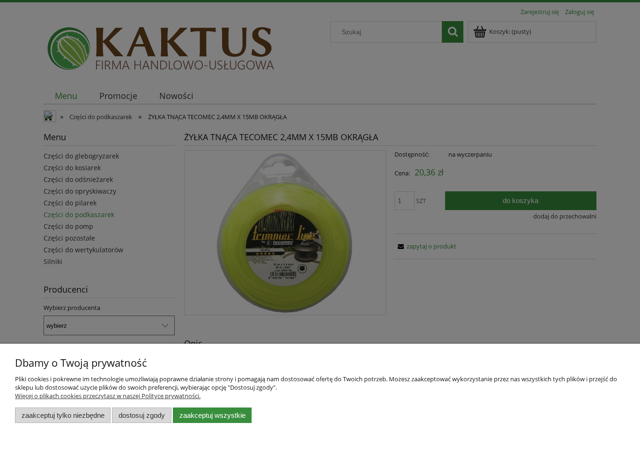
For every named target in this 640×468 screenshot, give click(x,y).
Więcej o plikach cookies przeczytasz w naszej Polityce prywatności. (108, 396)
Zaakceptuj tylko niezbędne (63, 415)
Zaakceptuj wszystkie (212, 415)
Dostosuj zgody (142, 415)
